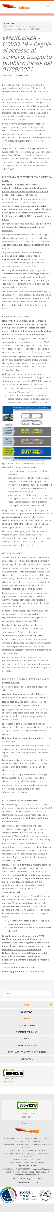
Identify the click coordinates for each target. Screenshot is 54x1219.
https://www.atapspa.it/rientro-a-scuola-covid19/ (24, 635)
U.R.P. (27, 1038)
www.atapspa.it (13, 860)
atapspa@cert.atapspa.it (39, 1172)
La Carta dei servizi (27, 1045)
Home (6, 23)
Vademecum (27, 1059)
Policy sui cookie (18, 1178)
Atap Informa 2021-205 (24, 967)
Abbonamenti (27, 1011)
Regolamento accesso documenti (27, 1052)
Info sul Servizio (27, 1025)
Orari (27, 1004)
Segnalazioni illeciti (34, 1178)
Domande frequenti (27, 1032)
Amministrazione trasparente (27, 1175)
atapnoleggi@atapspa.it (42, 1169)
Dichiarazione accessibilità (27, 1182)
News (13, 23)
